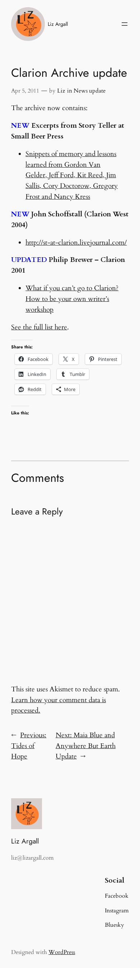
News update (90, 91)
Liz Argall (58, 24)
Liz (61, 91)
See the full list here (39, 327)
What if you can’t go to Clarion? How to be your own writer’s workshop (71, 298)
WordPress (61, 952)
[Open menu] (124, 24)
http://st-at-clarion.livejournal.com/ (76, 242)
